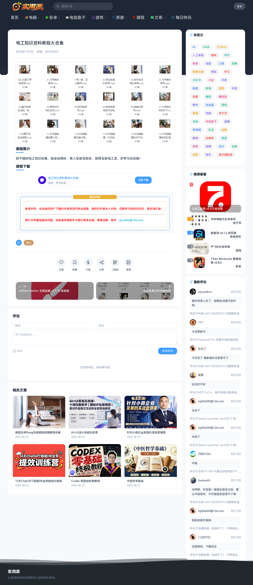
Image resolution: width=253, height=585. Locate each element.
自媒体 (210, 138)
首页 (15, 17)
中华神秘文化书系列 (223, 219)
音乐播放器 (225, 154)
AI (194, 47)
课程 (140, 17)
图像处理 (198, 72)
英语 (224, 138)
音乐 (208, 154)
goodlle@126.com (131, 220)
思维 (221, 88)
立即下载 (143, 180)
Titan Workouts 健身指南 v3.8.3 (226, 260)
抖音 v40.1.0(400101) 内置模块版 (218, 313)
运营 (234, 146)
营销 (195, 146)
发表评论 (167, 350)
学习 (227, 72)
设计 (221, 146)
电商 (208, 113)
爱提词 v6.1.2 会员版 (223, 233)
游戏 (100, 17)
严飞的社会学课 (220, 247)
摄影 (208, 96)
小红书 (197, 80)
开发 (224, 80)
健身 (214, 55)
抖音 (234, 88)
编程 (195, 138)
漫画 (195, 113)
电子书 (223, 113)
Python (222, 47)
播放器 (223, 96)
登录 (239, 6)
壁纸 (214, 72)
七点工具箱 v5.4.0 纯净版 (207, 209)
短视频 (197, 130)
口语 (221, 63)
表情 (19, 350)
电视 (195, 121)
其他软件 (235, 237)
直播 (227, 121)
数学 (195, 105)
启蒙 (234, 63)
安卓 (53, 17)
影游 (195, 88)
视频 (208, 146)
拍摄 (195, 96)
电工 (28, 242)
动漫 (208, 63)
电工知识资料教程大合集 (63, 178)
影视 (208, 88)
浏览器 (210, 105)
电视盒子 (77, 17)
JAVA (206, 47)
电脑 (33, 17)
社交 (211, 130)
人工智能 (198, 55)
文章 (158, 17)
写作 (227, 55)
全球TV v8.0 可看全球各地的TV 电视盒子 (223, 471)
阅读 (195, 154)
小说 (211, 80)
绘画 (224, 130)
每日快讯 (184, 17)
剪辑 (195, 63)
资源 (120, 17)
